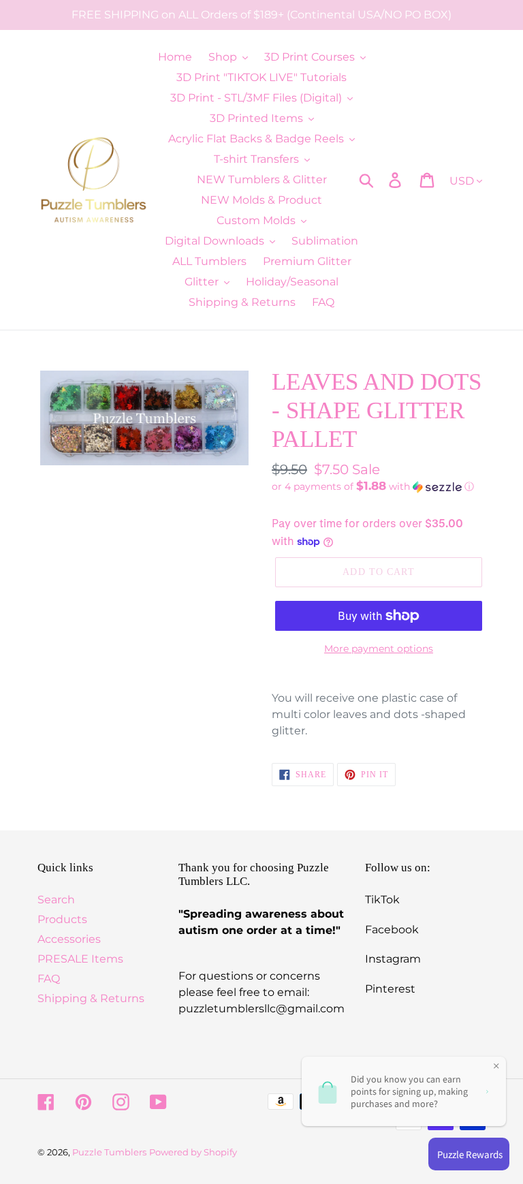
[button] (379, 486)
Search (56, 899)
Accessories (69, 939)
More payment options (378, 648)
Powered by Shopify (193, 1152)
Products (62, 919)
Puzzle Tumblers (109, 1152)
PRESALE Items (80, 958)
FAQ (48, 978)
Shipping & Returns (90, 998)
